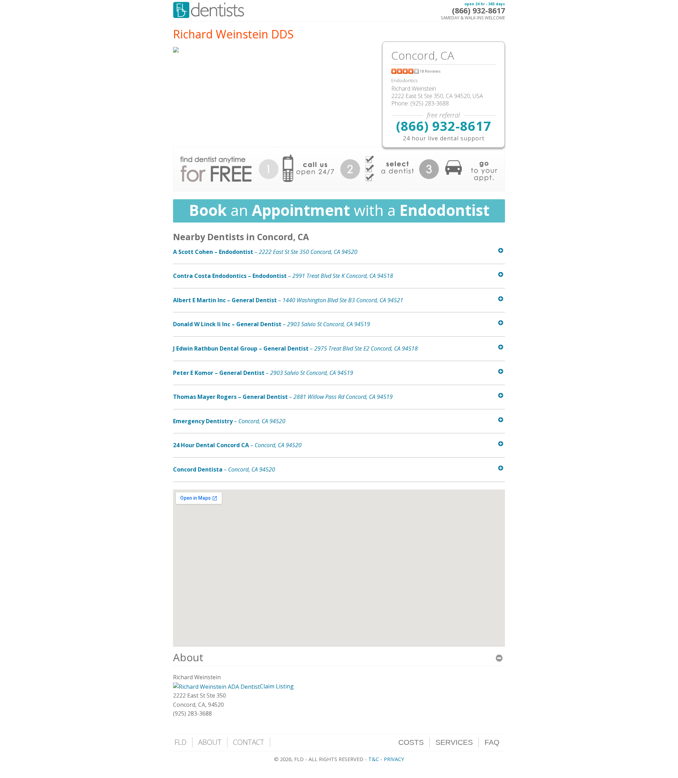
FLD (180, 742)
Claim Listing (277, 686)
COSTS (411, 742)
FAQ (491, 742)
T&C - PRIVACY (386, 759)
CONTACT (248, 742)
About (188, 657)
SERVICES (454, 742)
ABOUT (209, 742)
